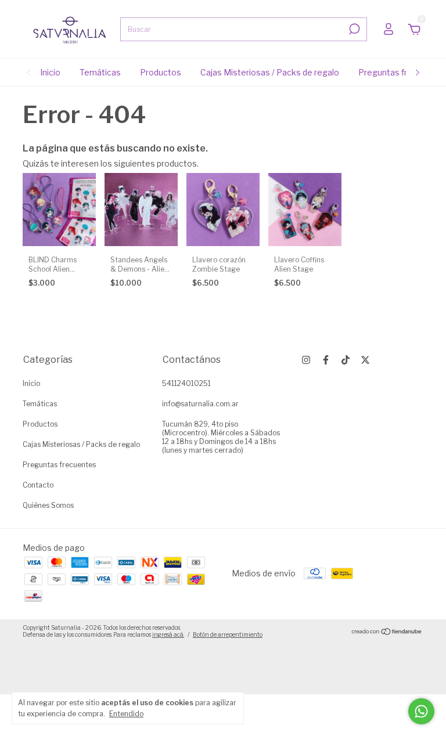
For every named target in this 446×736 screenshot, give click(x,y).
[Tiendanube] (387, 632)
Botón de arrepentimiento (227, 634)
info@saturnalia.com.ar (200, 403)
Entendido (126, 713)
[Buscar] (353, 29)
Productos (160, 72)
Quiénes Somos (48, 505)
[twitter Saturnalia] (365, 360)
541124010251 (186, 383)
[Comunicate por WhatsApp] (421, 711)
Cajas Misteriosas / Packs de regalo (269, 72)
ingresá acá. (168, 634)
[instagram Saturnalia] (306, 360)
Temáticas (100, 72)
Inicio (50, 72)
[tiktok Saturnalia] (345, 360)
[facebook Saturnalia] (325, 360)
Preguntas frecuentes (401, 72)
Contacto (38, 485)
